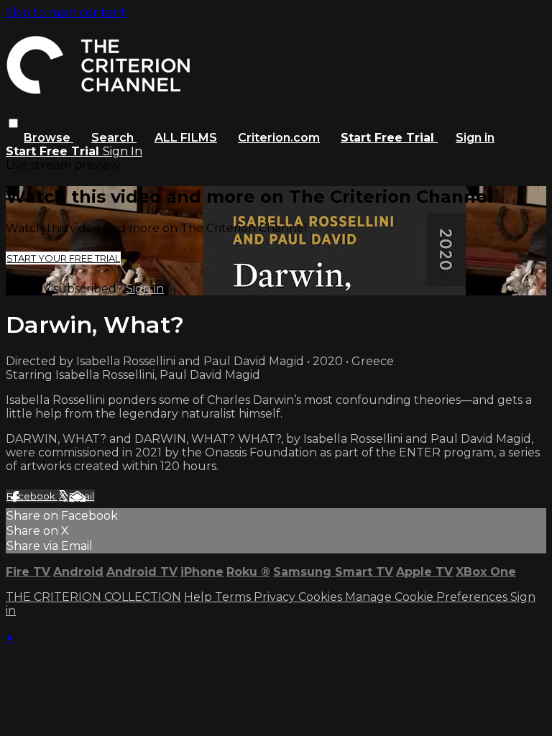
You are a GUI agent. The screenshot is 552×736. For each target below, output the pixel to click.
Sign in (475, 137)
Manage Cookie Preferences (427, 597)
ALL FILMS (186, 137)
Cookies (321, 597)
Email (81, 496)
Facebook (32, 496)
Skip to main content (66, 12)
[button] (13, 123)
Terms (234, 597)
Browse (48, 137)
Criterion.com (279, 137)
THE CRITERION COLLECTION (93, 597)
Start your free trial (63, 258)
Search (114, 137)
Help (199, 597)
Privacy (276, 597)
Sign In (122, 151)
